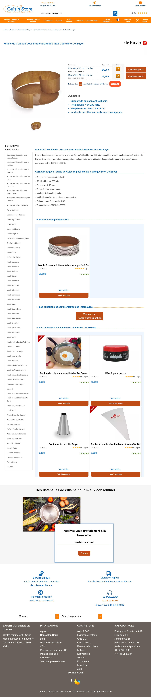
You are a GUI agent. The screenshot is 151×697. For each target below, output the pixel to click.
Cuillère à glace (12, 234)
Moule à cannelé (13, 281)
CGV (42, 646)
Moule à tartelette (13, 332)
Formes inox (11, 252)
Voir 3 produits (64, 403)
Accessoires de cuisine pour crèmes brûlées (17, 156)
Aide (79, 669)
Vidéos (80, 657)
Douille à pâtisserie (14, 243)
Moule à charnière (13, 295)
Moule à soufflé (12, 323)
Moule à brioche (13, 267)
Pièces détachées (107, 20)
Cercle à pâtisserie (13, 220)
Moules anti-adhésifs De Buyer (18, 342)
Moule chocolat (12, 361)
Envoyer (84, 553)
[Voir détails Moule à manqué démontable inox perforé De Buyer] (64, 245)
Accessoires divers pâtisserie (17, 205)
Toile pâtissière (12, 462)
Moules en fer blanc (14, 347)
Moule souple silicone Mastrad (18, 394)
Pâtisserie (48, 20)
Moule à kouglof (13, 290)
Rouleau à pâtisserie (14, 439)
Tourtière (10, 467)
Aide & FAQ (83, 631)
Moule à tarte (11, 337)
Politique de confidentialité (53, 650)
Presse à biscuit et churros (16, 434)
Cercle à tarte (11, 224)
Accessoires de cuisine (33, 20)
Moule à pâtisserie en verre (17, 370)
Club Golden (83, 642)
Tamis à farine (12, 448)
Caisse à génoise (13, 210)
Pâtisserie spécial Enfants (16, 415)
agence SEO (66, 691)
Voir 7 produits (116, 474)
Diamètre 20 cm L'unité (80, 68)
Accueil (6, 30)
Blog (42, 638)
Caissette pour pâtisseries (16, 215)
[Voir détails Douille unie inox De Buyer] (64, 424)
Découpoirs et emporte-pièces (18, 238)
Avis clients (46, 657)
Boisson (79, 20)
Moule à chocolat (13, 285)
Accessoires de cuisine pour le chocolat (18, 170)
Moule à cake (12, 276)
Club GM (82, 638)
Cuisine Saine (145, 20)
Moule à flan (11, 304)
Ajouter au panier (116, 403)
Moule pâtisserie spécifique (17, 365)
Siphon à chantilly (13, 443)
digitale (51, 691)
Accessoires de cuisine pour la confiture (18, 163)
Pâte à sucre (11, 410)
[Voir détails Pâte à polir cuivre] (116, 353)
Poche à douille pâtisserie (16, 429)
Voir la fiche (63, 290)
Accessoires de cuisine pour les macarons (18, 184)
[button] (115, 13)
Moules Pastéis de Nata (15, 380)
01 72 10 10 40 (48, 3)
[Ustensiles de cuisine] (18, 12)
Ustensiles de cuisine (51, 642)
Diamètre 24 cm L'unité (80, 75)
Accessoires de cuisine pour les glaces (18, 177)
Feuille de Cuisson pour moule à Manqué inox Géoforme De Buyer (54, 30)
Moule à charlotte (13, 300)
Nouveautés (83, 654)
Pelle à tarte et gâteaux (15, 420)
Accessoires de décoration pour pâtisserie (18, 199)
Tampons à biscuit (13, 453)
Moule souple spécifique (16, 406)
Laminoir (10, 389)
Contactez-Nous (49, 635)
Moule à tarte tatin (13, 328)
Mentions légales (49, 654)
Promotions (83, 661)
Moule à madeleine (14, 309)
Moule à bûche (12, 271)
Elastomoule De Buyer (15, 384)
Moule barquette (13, 262)
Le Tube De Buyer (14, 257)
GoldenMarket (80, 691)
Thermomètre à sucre (14, 457)
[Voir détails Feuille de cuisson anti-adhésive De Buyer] (64, 353)
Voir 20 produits (63, 474)
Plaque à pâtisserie (13, 424)
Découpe (58, 20)
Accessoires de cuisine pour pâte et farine (17, 192)
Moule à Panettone (14, 318)
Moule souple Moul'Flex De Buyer (17, 399)
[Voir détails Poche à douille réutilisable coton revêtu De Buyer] (116, 424)
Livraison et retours (87, 635)
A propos (44, 631)
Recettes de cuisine (87, 646)
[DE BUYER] (135, 53)
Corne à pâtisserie (13, 229)
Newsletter (82, 665)
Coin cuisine (69, 20)
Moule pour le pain (14, 356)
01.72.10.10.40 (122, 650)
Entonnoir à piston (13, 248)
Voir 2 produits (64, 295)
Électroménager (92, 20)
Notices (81, 650)
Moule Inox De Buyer (24, 30)
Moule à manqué (13, 314)
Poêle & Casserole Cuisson (11, 20)
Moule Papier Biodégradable (17, 375)
